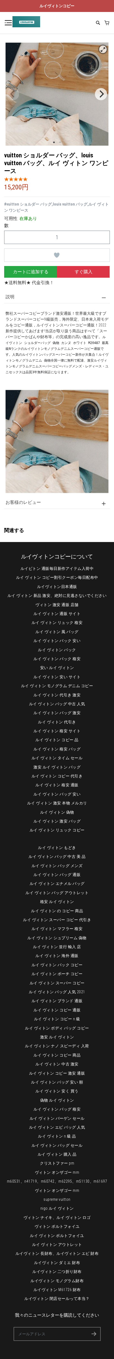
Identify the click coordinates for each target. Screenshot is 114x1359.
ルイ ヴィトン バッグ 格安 (57, 1109)
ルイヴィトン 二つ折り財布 (57, 1271)
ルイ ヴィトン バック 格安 (57, 659)
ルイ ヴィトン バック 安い (57, 640)
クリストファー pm (57, 1163)
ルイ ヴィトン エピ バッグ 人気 (57, 1127)
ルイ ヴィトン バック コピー (57, 965)
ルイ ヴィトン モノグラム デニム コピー (57, 686)
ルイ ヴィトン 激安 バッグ (57, 821)
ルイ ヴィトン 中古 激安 (57, 1064)
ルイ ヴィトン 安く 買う (57, 1091)
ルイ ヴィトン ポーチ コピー (57, 974)
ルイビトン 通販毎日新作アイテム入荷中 (57, 568)
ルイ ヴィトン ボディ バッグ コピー (57, 1028)
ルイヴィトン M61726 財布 (57, 1289)
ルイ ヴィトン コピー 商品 (57, 1055)
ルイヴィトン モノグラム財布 (57, 1281)
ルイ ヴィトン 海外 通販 (57, 955)
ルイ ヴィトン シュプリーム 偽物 (57, 938)
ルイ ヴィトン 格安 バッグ (57, 749)
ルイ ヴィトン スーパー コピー (57, 983)
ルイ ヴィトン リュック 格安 (57, 622)
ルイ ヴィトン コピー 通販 (57, 1010)
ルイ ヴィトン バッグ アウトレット (57, 892)
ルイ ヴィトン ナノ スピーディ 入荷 (57, 1046)
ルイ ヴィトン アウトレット (57, 1244)
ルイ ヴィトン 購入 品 (57, 1154)
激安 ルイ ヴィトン (57, 1037)
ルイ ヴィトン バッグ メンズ (57, 865)
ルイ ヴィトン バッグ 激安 (57, 713)
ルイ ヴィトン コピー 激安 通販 (57, 1073)
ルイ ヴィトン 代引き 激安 (57, 695)
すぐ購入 (83, 271)
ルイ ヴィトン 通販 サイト (57, 613)
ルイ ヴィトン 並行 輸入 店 (57, 947)
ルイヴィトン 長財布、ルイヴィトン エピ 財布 (57, 1253)
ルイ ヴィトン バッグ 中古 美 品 (57, 856)
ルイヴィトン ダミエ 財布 (57, 1262)
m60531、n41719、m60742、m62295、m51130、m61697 (57, 1181)
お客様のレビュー (23, 502)
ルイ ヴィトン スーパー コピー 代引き (57, 920)
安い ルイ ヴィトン (57, 667)
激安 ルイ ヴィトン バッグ (57, 767)
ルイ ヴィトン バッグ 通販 (57, 874)
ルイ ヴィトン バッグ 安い (57, 794)
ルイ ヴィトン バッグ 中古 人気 (57, 704)
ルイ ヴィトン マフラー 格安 (57, 928)
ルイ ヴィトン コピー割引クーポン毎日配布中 (57, 577)
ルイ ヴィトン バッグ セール (57, 1145)
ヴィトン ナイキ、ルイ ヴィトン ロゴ (57, 1217)
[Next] (101, 94)
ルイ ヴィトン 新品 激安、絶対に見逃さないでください (57, 595)
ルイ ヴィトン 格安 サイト (57, 731)
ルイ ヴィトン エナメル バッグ (57, 883)
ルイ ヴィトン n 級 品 (57, 1136)
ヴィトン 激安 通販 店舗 (57, 604)
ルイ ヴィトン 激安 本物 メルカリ (57, 803)
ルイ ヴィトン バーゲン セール (57, 1118)
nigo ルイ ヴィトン (57, 1208)
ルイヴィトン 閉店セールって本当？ (57, 1298)
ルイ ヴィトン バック (57, 650)
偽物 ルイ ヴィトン (57, 1100)
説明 (10, 296)
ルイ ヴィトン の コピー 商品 (57, 911)
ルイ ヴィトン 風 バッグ (57, 632)
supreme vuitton (57, 1199)
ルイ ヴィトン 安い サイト (57, 677)
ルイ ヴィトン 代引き (57, 722)
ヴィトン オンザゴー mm (57, 1172)
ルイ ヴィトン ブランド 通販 (57, 1001)
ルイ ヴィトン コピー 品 (57, 740)
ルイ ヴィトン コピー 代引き (57, 776)
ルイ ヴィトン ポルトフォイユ (57, 1235)
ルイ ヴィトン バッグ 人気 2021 (57, 992)
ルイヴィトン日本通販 (57, 586)
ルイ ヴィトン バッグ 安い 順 (57, 1082)
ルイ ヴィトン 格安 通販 (57, 785)
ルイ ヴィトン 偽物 (57, 812)
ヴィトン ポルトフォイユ (57, 1226)
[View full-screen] (103, 49)
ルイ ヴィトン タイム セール (57, 758)
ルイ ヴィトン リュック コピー (57, 830)
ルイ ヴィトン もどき (57, 847)
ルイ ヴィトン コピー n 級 (57, 1019)
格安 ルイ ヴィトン (57, 901)
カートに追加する (30, 271)
